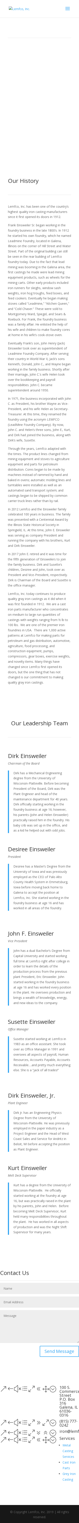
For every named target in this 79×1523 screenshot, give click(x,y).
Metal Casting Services (68, 1451)
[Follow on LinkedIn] (43, 1366)
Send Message (59, 1351)
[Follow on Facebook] (35, 1366)
